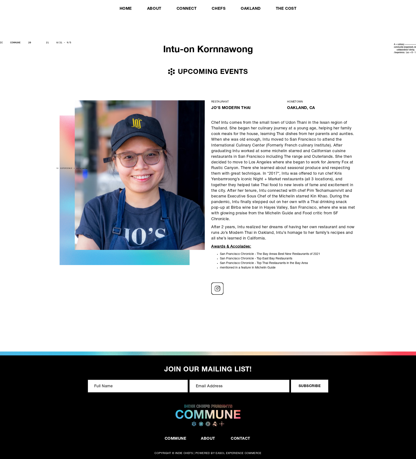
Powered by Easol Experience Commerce (228, 453)
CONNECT (187, 9)
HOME (126, 9)
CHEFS (219, 9)
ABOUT (154, 9)
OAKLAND (251, 9)
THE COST (286, 9)
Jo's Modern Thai (231, 108)
